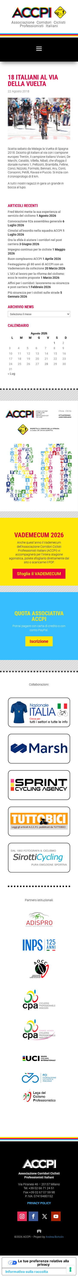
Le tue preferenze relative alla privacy (43, 1263)
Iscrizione (39, 641)
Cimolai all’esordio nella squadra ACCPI (35, 230)
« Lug (11, 373)
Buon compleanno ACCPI (25, 259)
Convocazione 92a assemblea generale (35, 221)
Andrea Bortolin (55, 1236)
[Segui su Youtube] (56, 1216)
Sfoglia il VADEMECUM (39, 573)
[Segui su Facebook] (33, 1216)
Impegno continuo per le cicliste (30, 249)
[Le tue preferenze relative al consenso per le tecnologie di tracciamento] (70, 1269)
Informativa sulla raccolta (26, 1271)
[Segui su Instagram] (22, 1216)
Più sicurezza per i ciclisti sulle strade (34, 292)
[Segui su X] (44, 1216)
